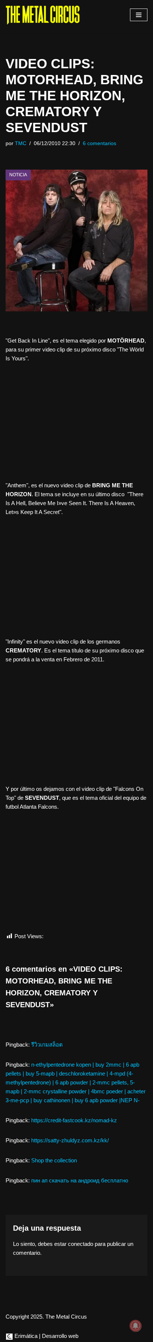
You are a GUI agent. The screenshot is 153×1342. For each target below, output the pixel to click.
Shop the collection (54, 1160)
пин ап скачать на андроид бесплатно (79, 1180)
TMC (20, 143)
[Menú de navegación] (138, 15)
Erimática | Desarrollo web (45, 1336)
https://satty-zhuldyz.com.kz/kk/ (70, 1140)
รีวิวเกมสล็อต (47, 1044)
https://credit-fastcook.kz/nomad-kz (74, 1120)
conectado (80, 1244)
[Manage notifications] (135, 1326)
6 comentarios (99, 143)
